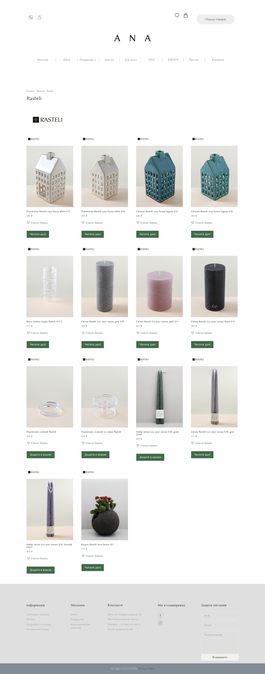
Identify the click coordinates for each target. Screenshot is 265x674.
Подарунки (87, 59)
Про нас (194, 59)
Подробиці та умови (38, 624)
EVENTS (173, 59)
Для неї (109, 59)
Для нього (130, 59)
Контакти (218, 59)
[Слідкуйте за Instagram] (160, 623)
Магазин (42, 59)
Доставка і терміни (37, 614)
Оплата (30, 619)
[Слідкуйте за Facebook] (160, 615)
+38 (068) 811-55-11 (130, 624)
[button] (37, 223)
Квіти (66, 59)
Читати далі (38, 234)
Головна (30, 91)
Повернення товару (38, 629)
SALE (152, 59)
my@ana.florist (123, 629)
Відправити (220, 657)
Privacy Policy (146, 668)
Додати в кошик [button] (41, 454)
